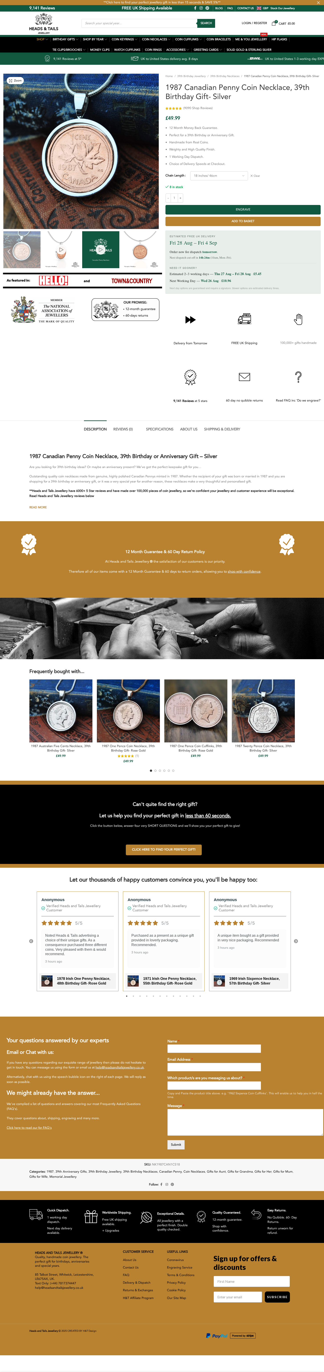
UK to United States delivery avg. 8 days (95, 59)
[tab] (95, 427)
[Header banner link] (162, 2)
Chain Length (174, 175)
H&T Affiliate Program (138, 1298)
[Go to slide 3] (160, 771)
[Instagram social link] (201, 8)
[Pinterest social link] (207, 8)
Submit (176, 1145)
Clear (257, 176)
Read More (38, 507)
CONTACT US (245, 8)
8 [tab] (173, 998)
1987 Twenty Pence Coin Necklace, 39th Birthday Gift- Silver (263, 748)
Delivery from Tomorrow (190, 343)
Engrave (243, 209)
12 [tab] (200, 998)
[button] (8, 251)
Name (173, 1041)
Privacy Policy (176, 1283)
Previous (31, 941)
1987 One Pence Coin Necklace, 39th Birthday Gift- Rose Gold (128, 748)
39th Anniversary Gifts (71, 1171)
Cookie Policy (176, 1290)
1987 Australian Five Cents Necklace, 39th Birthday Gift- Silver (61, 748)
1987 (50, 1171)
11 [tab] (193, 998)
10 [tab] (187, 998)
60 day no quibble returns (244, 400)
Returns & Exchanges (138, 1290)
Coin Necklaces (194, 1171)
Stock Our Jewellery (283, 8)
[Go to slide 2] (155, 771)
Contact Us (131, 1267)
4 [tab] (147, 998)
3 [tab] (140, 998)
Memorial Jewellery (63, 1177)
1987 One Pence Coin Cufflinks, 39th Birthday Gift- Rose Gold (196, 748)
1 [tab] (126, 998)
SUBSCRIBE (277, 1297)
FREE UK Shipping (244, 343)
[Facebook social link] (195, 8)
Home (169, 76)
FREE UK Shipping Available (115, 8)
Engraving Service (179, 1267)
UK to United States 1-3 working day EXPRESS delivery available (237, 59)
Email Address (180, 1059)
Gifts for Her (263, 1171)
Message (175, 1106)
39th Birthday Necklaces (224, 76)
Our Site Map (176, 1298)
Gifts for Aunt (216, 1171)
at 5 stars (190, 401)
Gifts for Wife (38, 1177)
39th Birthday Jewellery (191, 76)
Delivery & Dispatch (137, 1283)
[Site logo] (43, 23)
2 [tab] (133, 998)
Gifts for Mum (283, 1171)
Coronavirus (175, 1260)
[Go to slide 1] (151, 771)
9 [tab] (180, 998)
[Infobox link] (53, 1221)
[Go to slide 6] (173, 771)
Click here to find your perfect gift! (164, 849)
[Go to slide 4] (164, 771)
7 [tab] (167, 998)
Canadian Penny (170, 1171)
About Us (129, 1260)
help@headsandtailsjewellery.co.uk (120, 1067)
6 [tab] (160, 998)
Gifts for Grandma (240, 1171)
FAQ (230, 8)
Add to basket (243, 221)
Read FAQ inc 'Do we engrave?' (298, 400)
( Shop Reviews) (198, 108)
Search (206, 23)
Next (296, 941)
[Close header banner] (318, 2)
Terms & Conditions (180, 1275)
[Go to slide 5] (169, 771)
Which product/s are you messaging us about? (206, 1078)
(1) (137, 756)
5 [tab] (153, 998)
